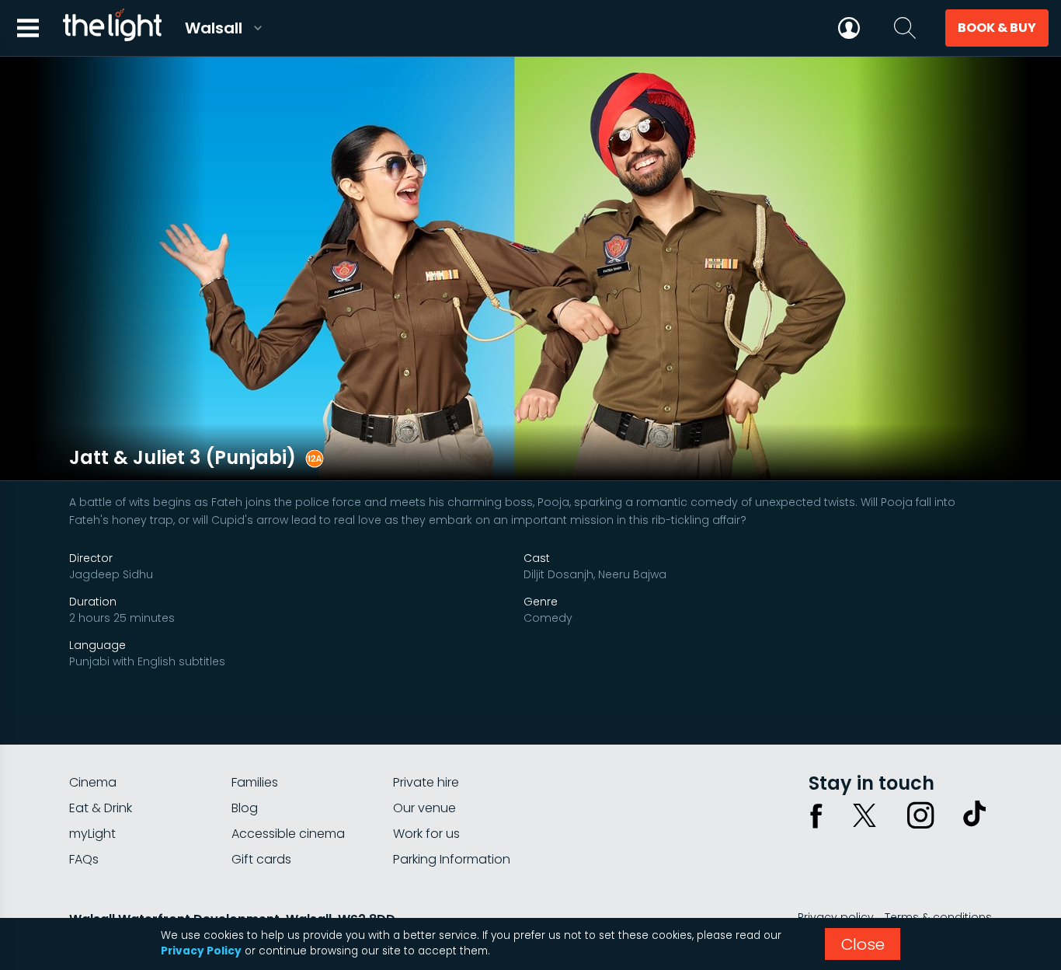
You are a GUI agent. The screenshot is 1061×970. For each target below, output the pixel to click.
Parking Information (451, 859)
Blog (244, 808)
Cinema (93, 782)
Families (254, 782)
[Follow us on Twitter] (864, 815)
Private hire (426, 782)
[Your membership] (849, 28)
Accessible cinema (288, 834)
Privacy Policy (201, 951)
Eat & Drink (100, 808)
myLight (92, 834)
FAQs (84, 859)
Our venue (424, 808)
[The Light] (112, 28)
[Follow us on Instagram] (920, 815)
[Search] (905, 28)
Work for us (426, 834)
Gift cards (261, 859)
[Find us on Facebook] (816, 815)
